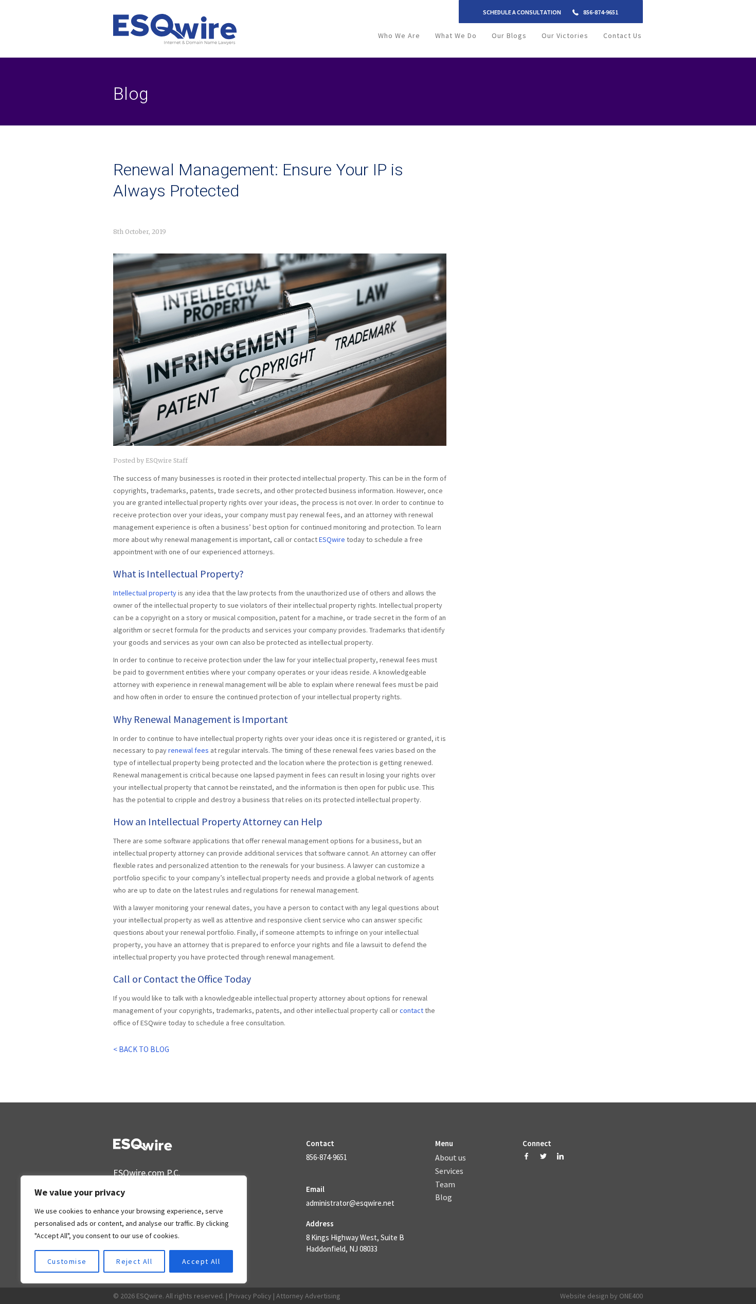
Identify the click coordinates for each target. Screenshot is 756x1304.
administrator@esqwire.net (350, 1203)
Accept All (201, 1261)
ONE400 (631, 1295)
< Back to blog (141, 1049)
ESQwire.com (139, 1173)
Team (445, 1184)
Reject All (134, 1261)
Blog (443, 1197)
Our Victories (565, 35)
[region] (134, 1229)
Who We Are (399, 35)
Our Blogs (509, 35)
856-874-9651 (600, 12)
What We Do (456, 35)
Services (449, 1171)
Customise (67, 1261)
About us (450, 1158)
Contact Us (622, 35)
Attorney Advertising (308, 1295)
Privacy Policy (250, 1295)
